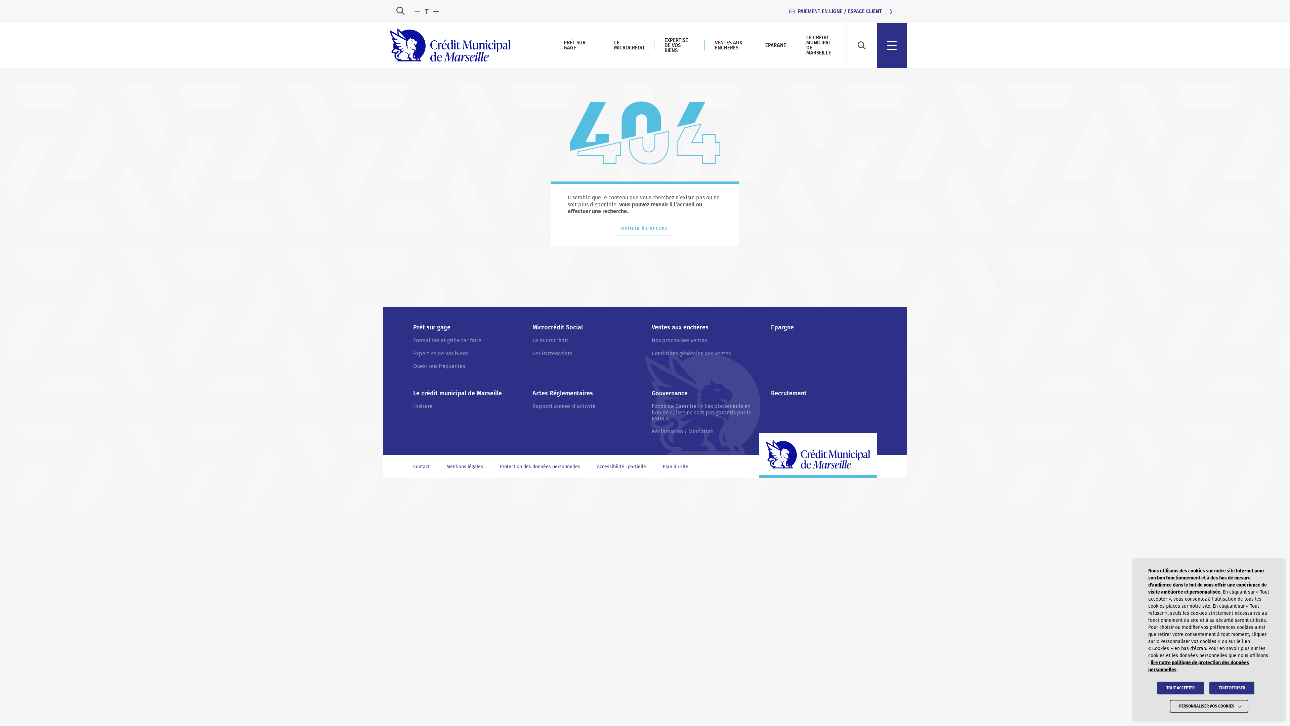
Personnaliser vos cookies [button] (1206, 706)
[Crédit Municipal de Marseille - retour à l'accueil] (450, 45)
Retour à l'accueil (645, 229)
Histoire (423, 406)
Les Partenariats (552, 353)
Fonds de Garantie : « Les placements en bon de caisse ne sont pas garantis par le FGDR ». (701, 412)
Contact (421, 467)
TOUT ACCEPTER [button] (1180, 688)
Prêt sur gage (575, 45)
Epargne (775, 45)
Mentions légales (464, 467)
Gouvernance (670, 393)
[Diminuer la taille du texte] (417, 11)
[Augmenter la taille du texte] (436, 11)
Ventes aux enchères (728, 45)
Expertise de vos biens (676, 45)
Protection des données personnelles (540, 467)
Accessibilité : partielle (621, 467)
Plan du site (675, 467)
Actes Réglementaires (562, 393)
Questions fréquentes (439, 366)
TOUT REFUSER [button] (1232, 688)
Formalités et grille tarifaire (447, 340)
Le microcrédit (629, 45)
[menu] (892, 45)
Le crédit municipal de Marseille (818, 45)
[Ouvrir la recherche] (400, 11)
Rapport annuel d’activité (564, 406)
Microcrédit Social (557, 327)
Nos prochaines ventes (679, 340)
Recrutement (789, 393)
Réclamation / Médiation (683, 431)
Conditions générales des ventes (691, 353)
